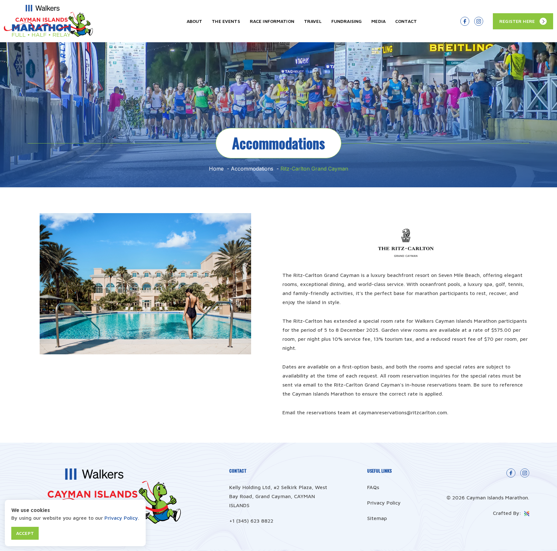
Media (378, 21)
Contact (406, 21)
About (194, 21)
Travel (313, 21)
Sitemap (377, 518)
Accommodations (252, 168)
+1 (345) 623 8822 (251, 521)
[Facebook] (465, 21)
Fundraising (346, 21)
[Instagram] (478, 21)
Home (216, 168)
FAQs (373, 487)
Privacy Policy (384, 503)
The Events (226, 21)
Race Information (272, 21)
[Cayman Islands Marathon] (48, 35)
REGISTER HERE (517, 21)
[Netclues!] (526, 513)
